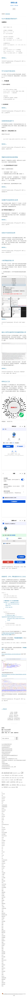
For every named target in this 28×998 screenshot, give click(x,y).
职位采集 (3, 956)
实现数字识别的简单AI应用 (10, 200)
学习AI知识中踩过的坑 (8, 71)
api (11, 773)
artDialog (3, 797)
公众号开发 (4, 884)
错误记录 (3, 984)
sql (15, 777)
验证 (2, 985)
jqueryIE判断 (20, 775)
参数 (2, 898)
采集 (23, 322)
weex (3, 864)
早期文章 (4, 709)
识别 (6, 224)
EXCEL (3, 819)
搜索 (16, 738)
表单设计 (6, 787)
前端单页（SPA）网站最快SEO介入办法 (14, 576)
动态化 (4, 782)
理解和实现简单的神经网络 (10, 157)
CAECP (3, 808)
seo (24, 698)
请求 (2, 972)
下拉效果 (11, 779)
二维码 (15, 779)
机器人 (7, 785)
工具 (10, 568)
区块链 (3, 895)
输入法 (10, 787)
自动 (20, 784)
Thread (17, 777)
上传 (2, 871)
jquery (16, 775)
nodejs (21, 566)
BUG (2, 112)
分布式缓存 (4, 887)
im (2, 826)
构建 (10, 784)
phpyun (3, 843)
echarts (3, 811)
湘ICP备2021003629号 (18, 994)
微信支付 (3, 916)
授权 (19, 782)
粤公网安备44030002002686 (8, 994)
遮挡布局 (3, 979)
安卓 (2, 905)
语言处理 (7, 252)
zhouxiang (7, 13)
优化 (2, 882)
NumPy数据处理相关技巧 (9, 19)
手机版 (3, 918)
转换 (2, 974)
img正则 (3, 827)
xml (8, 779)
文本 (2, 934)
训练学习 (8, 148)
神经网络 (3, 191)
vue (22, 777)
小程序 (7, 782)
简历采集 (3, 953)
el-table (3, 775)
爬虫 (11, 373)
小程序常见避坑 (5, 763)
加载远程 (20, 779)
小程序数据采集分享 (8, 260)
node (3, 837)
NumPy (3, 62)
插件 (3, 784)
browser (3, 800)
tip (2, 853)
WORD (6, 779)
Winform (3, 779)
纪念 (2, 955)
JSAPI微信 (3, 777)
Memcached (4, 835)
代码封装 (3, 880)
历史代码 (3, 897)
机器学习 (3, 148)
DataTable (4, 809)
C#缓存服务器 (4, 806)
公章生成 (3, 885)
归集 (2, 911)
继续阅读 (4, 57)
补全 (2, 787)
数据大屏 (3, 932)
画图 (2, 948)
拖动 (2, 922)
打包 (2, 919)
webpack (3, 863)
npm (3, 839)
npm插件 (3, 840)
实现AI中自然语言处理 (8, 233)
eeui (2, 813)
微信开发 (22, 371)
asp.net (15, 773)
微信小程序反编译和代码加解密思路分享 (14, 332)
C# (16, 322)
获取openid (24, 784)
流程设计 (14, 785)
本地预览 (3, 937)
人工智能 (6, 112)
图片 (2, 901)
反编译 (7, 373)
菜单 (14, 8)
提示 (21, 782)
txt (20, 777)
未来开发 (3, 935)
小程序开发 (12, 782)
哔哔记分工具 (6, 381)
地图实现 (3, 903)
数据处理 (7, 62)
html (3, 822)
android (7, 773)
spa (2, 700)
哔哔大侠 (14, 3)
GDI (13, 775)
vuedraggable (4, 859)
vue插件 (3, 861)
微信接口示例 (4, 914)
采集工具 (3, 982)
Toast (3, 855)
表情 (2, 966)
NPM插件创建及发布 (6, 768)
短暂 (2, 950)
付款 (2, 879)
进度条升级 (13, 787)
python (17, 61)
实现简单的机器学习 (8, 121)
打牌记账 (13, 568)
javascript (17, 371)
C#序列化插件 (4, 805)
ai (2, 772)
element (7, 775)
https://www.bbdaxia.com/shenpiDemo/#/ (11, 654)
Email (10, 775)
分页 (2, 889)
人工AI (3, 876)
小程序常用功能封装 (6, 765)
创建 (17, 779)
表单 (2, 963)
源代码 (3, 945)
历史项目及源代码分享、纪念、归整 (9, 766)
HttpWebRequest (5, 824)
